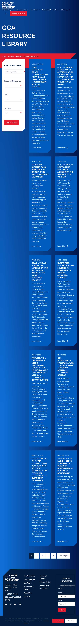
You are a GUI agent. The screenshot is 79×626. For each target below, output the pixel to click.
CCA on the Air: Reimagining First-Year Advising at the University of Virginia (65, 171)
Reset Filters (12, 122)
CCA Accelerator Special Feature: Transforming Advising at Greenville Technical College (65, 366)
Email (60, 600)
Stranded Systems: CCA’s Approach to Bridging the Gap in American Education (40, 171)
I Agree (58, 621)
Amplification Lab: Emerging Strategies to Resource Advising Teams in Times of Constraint (65, 466)
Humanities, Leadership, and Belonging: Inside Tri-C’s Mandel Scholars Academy (65, 270)
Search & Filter (13, 66)
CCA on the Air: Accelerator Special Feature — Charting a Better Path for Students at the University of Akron (65, 75)
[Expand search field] (5, 13)
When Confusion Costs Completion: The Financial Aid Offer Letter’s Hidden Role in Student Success (40, 77)
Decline (70, 621)
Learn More (36, 148)
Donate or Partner (18, 14)
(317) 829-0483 (11, 594)
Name (60, 593)
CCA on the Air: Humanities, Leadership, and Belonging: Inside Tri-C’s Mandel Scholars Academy (40, 271)
